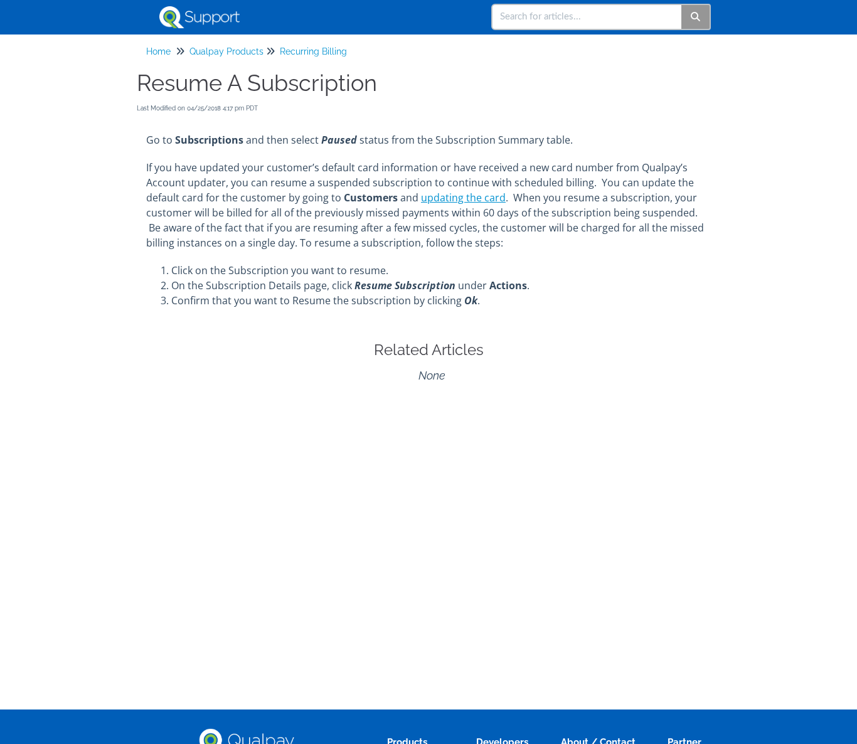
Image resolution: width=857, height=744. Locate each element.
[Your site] (204, 11)
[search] (587, 17)
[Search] (696, 17)
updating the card (463, 198)
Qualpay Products (226, 51)
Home (158, 51)
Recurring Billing (313, 51)
